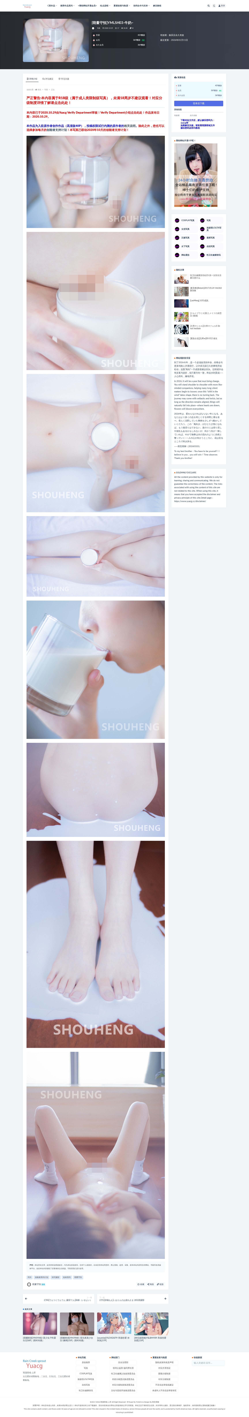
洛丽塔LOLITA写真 (86, 1379)
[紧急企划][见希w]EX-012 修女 (203, 339)
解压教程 (157, 6)
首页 (39, 90)
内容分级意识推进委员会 (123, 1379)
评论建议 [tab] (49, 79)
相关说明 (130, 126)
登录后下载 (198, 103)
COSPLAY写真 (86, 1374)
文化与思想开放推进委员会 (123, 1391)
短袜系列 (67, 1277)
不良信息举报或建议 (164, 1385)
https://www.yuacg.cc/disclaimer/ (190, 501)
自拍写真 (86, 1385)
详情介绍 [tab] (33, 79)
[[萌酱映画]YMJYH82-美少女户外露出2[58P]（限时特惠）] (40, 1324)
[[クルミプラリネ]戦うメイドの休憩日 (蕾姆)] (181, 317)
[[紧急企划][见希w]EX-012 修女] (181, 342)
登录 (223, 6)
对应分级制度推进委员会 (123, 1385)
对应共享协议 (164, 1368)
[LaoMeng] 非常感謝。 (200, 301)
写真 (98, 28)
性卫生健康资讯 (86, 1391)
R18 (29, 1277)
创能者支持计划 (57, 130)
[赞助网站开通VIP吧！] (198, 175)
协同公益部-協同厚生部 (123, 1368)
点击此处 (61, 103)
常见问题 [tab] (65, 79)
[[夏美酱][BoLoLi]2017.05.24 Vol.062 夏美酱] (181, 291)
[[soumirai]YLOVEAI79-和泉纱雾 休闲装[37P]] (114, 1323)
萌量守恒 (78, 1277)
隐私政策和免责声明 (164, 1363)
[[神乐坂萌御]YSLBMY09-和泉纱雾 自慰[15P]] (151, 1330)
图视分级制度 (164, 1374)
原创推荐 (86, 1363)
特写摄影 (55, 1277)
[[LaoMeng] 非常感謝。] (181, 303)
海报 (151, 1284)
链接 (161, 1284)
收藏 (142, 1284)
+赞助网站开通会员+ (87, 6)
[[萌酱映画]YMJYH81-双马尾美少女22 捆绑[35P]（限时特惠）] (77, 1325)
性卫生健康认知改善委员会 (123, 1374)
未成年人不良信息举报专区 (164, 1391)
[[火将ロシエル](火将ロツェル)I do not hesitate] (181, 329)
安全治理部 (123, 1363)
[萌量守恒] (93, 28)
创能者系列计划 (41, 1277)
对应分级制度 (164, 1379)
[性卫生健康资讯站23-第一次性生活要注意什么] (181, 279)
